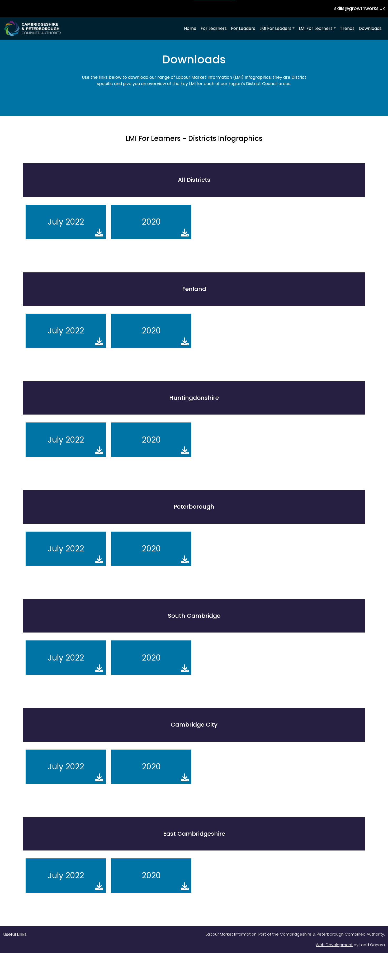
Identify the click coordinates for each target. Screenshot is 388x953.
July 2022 (66, 221)
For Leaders (243, 28)
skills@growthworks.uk (359, 8)
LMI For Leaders (275, 28)
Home (190, 28)
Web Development (334, 944)
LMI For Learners (316, 28)
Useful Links (15, 934)
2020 (151, 221)
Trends (347, 28)
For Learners (214, 28)
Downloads (370, 28)
